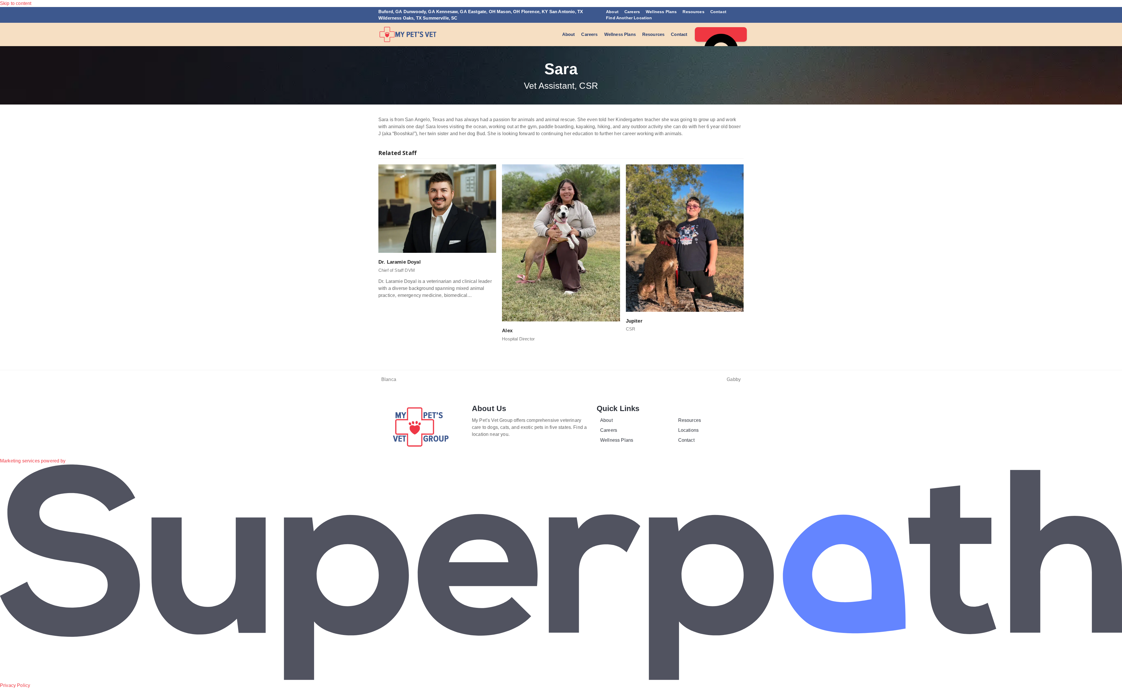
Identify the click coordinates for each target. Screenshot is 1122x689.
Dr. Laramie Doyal (399, 262)
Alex (507, 330)
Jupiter (634, 321)
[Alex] (561, 242)
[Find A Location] (721, 34)
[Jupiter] (685, 237)
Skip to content (15, 3)
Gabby (734, 380)
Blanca (387, 380)
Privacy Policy (15, 685)
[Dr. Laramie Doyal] (437, 208)
